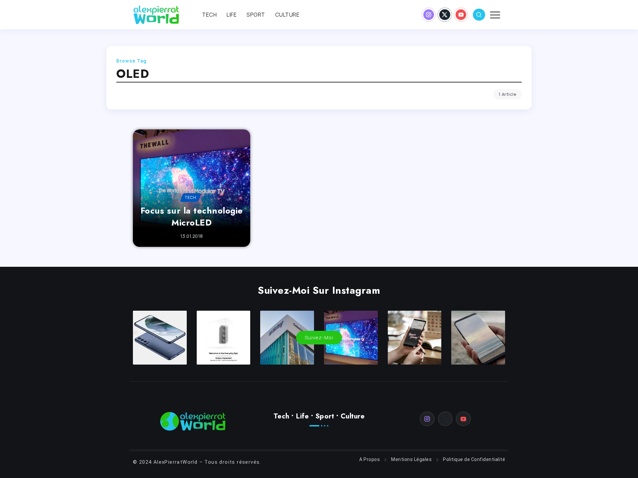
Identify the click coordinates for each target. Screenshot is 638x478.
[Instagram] (429, 14)
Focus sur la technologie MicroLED (192, 217)
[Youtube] (461, 14)
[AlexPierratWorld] (156, 14)
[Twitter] (445, 14)
